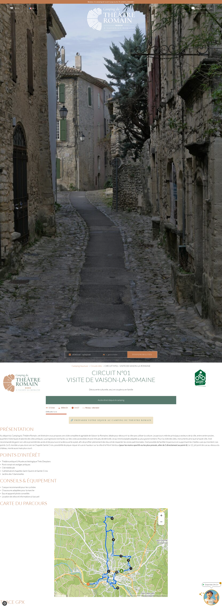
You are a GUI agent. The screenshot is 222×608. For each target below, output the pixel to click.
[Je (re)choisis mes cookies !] (4, 603)
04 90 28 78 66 (205, 8)
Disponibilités (142, 354)
